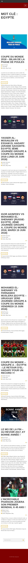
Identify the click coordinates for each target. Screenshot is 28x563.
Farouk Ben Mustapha (20, 91)
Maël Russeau (5, 312)
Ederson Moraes (12, 459)
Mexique (23, 99)
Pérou (13, 103)
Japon (23, 96)
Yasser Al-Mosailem (10, 184)
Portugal (21, 103)
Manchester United (19, 464)
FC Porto (7, 461)
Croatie (24, 88)
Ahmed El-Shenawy (6, 330)
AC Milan (4, 456)
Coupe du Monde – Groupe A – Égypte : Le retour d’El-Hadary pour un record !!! (14, 367)
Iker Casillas (16, 462)
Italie (21, 462)
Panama (3, 103)
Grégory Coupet (4, 462)
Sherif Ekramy (4, 399)
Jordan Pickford (4, 98)
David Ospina (23, 90)
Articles (3, 68)
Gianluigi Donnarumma (22, 461)
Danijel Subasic (9, 90)
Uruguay (13, 106)
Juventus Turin (4, 464)
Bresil (20, 86)
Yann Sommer (17, 108)
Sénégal (15, 104)
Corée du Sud (4, 88)
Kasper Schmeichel (12, 98)
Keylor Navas (20, 98)
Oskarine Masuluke (20, 467)
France (11, 93)
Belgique (17, 86)
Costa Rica (10, 88)
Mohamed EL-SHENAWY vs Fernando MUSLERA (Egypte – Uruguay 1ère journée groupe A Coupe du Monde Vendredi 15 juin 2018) (14, 298)
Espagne (13, 91)
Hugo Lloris (18, 95)
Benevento (10, 458)
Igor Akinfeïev (19, 256)
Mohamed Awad (12, 397)
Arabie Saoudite (5, 182)
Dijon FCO (5, 459)
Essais (9, 68)
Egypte (2, 91)
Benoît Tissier (5, 64)
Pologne (16, 103)
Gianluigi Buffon (12, 461)
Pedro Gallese (8, 103)
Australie (12, 86)
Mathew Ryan (18, 99)
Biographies (8, 513)
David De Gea (16, 90)
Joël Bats (24, 462)
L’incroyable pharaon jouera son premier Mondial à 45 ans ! (13, 503)
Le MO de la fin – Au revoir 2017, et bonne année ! (13, 432)
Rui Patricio (6, 104)
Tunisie (9, 106)
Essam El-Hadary (4, 397)
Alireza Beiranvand (6, 85)
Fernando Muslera (5, 93)
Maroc (12, 99)
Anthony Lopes (16, 456)
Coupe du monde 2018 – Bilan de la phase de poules (13, 59)
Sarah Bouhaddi (12, 469)
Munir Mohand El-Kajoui (16, 101)
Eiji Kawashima (8, 91)
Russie (11, 104)
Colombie (24, 86)
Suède (21, 104)
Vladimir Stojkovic (19, 106)
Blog (7, 68)
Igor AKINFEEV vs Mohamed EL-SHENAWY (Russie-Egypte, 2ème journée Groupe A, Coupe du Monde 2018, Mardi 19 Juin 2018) (14, 223)
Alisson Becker (14, 85)
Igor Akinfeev (6, 96)
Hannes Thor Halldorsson (9, 95)
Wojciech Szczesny (10, 108)
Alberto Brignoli (9, 456)
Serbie (18, 104)
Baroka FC (22, 456)
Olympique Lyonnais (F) (10, 467)
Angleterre (3, 86)
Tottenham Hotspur (21, 469)
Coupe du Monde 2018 (18, 88)
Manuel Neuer (8, 99)
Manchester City (11, 464)
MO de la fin (15, 466)
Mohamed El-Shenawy (6, 101)
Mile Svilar (10, 466)
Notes (9, 165)
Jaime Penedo (18, 96)
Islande (13, 96)
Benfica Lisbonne (17, 458)
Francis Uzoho (16, 93)
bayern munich (4, 458)
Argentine (8, 86)
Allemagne (19, 85)
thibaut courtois (4, 106)
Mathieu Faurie (5, 510)
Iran (10, 96)
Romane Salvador (5, 469)
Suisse (25, 104)
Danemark (3, 90)
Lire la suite (4, 82)
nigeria (23, 101)
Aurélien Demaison (6, 162)
